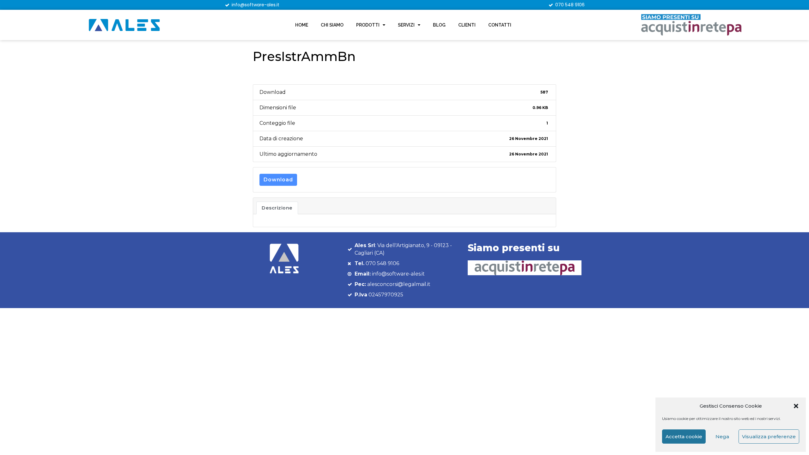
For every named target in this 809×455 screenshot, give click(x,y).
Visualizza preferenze (769, 437)
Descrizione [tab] (277, 208)
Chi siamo (332, 24)
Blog (439, 24)
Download (278, 180)
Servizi (406, 24)
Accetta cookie (684, 437)
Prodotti (368, 24)
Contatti (499, 24)
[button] (796, 406)
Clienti (467, 24)
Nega (722, 437)
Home (301, 24)
